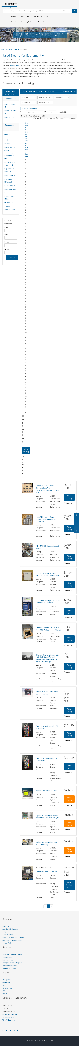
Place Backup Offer (69, 885)
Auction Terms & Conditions (12, 940)
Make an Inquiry (7, 988)
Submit (12, 257)
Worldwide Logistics (9, 965)
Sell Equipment (7, 960)
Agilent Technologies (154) (9, 137)
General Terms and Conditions (13, 937)
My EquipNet (6, 980)
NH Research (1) (9, 186)
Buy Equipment (7, 957)
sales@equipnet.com (9, 1014)
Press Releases (7, 934)
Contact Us (6, 982)
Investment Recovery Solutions (13, 954)
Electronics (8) (9, 117)
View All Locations (8, 1020)
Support (5, 985)
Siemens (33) (8, 203)
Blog (4, 932)
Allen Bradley (14, 65)
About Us (5, 926)
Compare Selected (30, 108)
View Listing (26, 450)
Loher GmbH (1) (9, 175)
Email (6, 235)
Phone (6, 242)
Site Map (5, 994)
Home (2, 49)
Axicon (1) (7, 143)
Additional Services (9, 968)
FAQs (4, 991)
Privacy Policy (7, 943)
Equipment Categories (12, 49)
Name (6, 227)
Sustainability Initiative (10, 929)
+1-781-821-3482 (8, 1017)
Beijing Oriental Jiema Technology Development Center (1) (9, 153)
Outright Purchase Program (12, 963)
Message (7, 249)
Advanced (66, 11)
